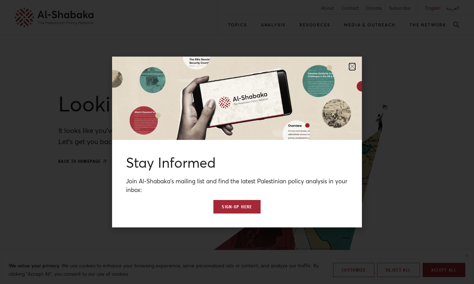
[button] (352, 67)
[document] (237, 142)
